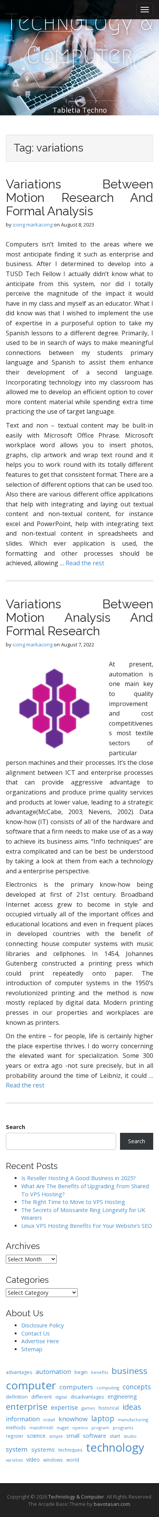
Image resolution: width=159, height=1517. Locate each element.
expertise (64, 1407)
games (88, 1408)
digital (61, 1397)
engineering (122, 1396)
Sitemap (31, 1349)
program (100, 1427)
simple (56, 1436)
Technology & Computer (79, 39)
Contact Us (35, 1333)
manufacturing (133, 1419)
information (23, 1419)
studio (130, 1436)
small (73, 1435)
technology (115, 1447)
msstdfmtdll (41, 1427)
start (115, 1435)
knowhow (73, 1418)
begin (81, 1372)
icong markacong (32, 224)
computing (107, 1387)
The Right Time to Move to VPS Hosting (73, 1202)
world (72, 1460)
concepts (137, 1386)
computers (76, 1386)
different (41, 1396)
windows (53, 1460)
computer (31, 1385)
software (94, 1435)
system (17, 1449)
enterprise (26, 1406)
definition (17, 1397)
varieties (14, 1460)
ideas (131, 1407)
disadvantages (87, 1396)
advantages (19, 1372)
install (49, 1419)
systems (43, 1449)
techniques (70, 1450)
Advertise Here (40, 1341)
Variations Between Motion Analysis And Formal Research (79, 617)
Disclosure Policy (42, 1325)
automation (53, 1371)
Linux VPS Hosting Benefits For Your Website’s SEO (86, 1225)
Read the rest (85, 563)
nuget (63, 1427)
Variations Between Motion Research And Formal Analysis (79, 197)
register (15, 1436)
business (129, 1371)
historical (108, 1408)
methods (16, 1427)
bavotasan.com (112, 1503)
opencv (80, 1427)
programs (123, 1427)
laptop (102, 1418)
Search (15, 1127)
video (33, 1459)
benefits (99, 1372)
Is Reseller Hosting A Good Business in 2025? (78, 1178)
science (36, 1435)
